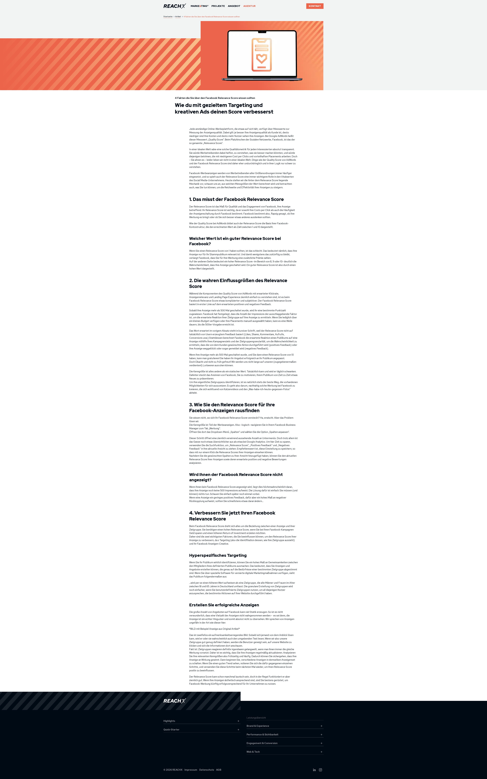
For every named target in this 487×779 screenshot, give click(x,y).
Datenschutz (206, 769)
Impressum (191, 769)
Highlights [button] (169, 721)
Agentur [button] (249, 6)
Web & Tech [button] (253, 751)
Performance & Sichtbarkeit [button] (262, 734)
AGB (218, 769)
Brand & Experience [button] (258, 725)
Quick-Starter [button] (171, 729)
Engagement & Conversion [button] (262, 743)
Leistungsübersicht (256, 717)
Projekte (218, 6)
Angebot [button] (234, 6)
